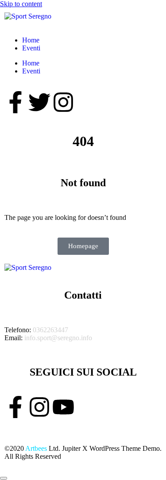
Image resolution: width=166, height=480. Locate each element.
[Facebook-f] (15, 102)
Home (30, 40)
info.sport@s (42, 338)
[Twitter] (39, 102)
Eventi (31, 48)
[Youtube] (63, 407)
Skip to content (21, 4)
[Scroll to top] (3, 478)
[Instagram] (63, 102)
